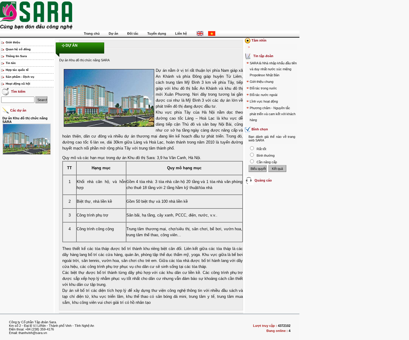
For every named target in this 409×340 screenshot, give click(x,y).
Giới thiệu (13, 42)
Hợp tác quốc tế (17, 69)
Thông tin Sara (16, 56)
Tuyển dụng (156, 33)
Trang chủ (92, 33)
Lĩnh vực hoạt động (264, 101)
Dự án (113, 33)
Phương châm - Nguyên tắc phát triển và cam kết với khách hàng (273, 114)
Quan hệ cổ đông (18, 49)
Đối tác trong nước (263, 88)
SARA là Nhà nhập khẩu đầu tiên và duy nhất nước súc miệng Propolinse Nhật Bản (273, 69)
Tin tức (11, 63)
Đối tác (132, 33)
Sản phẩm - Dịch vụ (20, 76)
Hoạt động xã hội (18, 83)
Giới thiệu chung (261, 81)
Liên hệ (181, 33)
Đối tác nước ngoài (263, 95)
